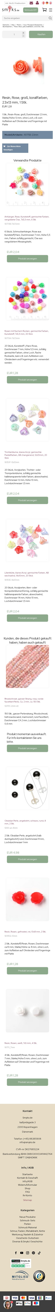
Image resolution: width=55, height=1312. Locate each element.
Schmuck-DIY (31, 10)
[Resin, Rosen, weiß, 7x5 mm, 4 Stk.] (27, 1014)
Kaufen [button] (41, 34)
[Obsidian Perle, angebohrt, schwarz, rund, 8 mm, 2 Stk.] (27, 792)
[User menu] (37, 3)
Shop (27, 1188)
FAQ (27, 1191)
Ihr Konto (27, 1195)
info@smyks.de (27, 1142)
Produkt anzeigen (27, 258)
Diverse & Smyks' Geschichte (27, 1241)
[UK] (50, 2)
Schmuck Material (27, 1227)
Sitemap (27, 1200)
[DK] (43, 2)
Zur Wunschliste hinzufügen (12, 148)
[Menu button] (50, 10)
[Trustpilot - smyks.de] (21, 1263)
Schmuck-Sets (27, 1220)
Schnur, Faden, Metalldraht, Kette (27, 1231)
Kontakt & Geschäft (27, 1177)
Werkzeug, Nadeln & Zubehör (27, 1234)
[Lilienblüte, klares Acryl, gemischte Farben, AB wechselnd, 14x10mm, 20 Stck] (27, 544)
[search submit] (50, 18)
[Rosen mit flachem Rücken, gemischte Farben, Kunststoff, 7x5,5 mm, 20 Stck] (27, 302)
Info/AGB (27, 1181)
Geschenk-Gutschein (27, 1238)
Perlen (27, 1223)
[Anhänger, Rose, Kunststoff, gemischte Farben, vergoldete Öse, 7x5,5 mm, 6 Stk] (27, 188)
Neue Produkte (28, 1216)
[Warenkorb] (44, 10)
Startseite (27, 1174)
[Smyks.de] (10, 10)
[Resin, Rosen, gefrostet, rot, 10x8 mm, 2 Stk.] (27, 903)
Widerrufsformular (27, 1184)
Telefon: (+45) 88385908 (27, 1138)
